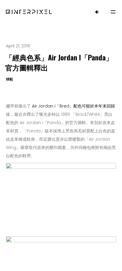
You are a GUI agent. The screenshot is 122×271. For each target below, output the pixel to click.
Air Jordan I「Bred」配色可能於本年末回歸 (73, 106)
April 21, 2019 (18, 46)
